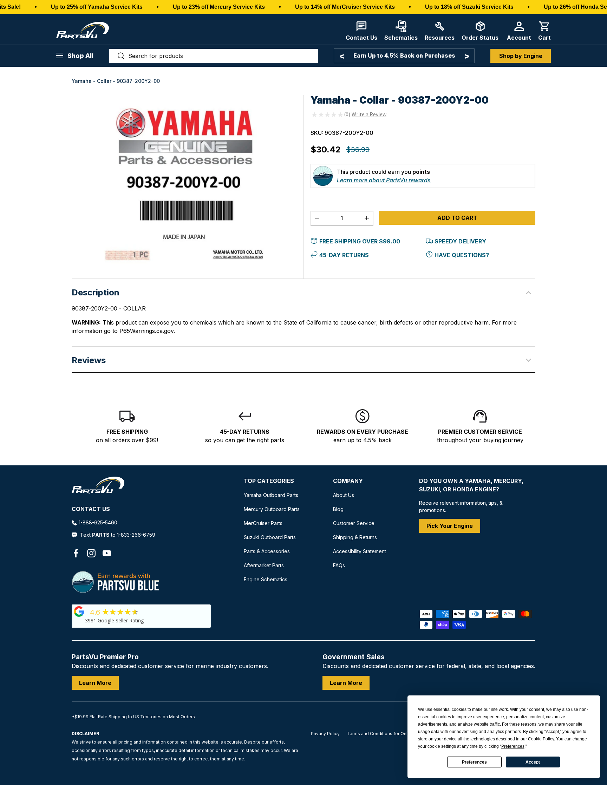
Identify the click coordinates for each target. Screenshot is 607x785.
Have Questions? (462, 255)
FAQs (339, 565)
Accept (533, 762)
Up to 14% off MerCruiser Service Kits (345, 7)
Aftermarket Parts (264, 565)
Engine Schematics (265, 579)
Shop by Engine (520, 55)
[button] (544, 30)
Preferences (474, 762)
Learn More (95, 682)
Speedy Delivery (460, 241)
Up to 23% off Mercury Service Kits (219, 7)
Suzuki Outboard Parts (270, 537)
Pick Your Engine (449, 525)
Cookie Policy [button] (541, 739)
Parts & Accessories (267, 551)
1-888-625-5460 (98, 522)
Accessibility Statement (359, 551)
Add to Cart (457, 217)
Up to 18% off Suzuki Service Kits (469, 7)
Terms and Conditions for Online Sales (386, 733)
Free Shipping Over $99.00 (359, 241)
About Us (343, 495)
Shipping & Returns (355, 537)
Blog (338, 509)
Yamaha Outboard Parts (271, 495)
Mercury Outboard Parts (272, 509)
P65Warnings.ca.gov (146, 330)
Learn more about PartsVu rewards (384, 180)
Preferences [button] (512, 746)
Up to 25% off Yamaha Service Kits (97, 7)
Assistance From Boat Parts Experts (404, 55)
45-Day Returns (344, 255)
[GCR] (79, 611)
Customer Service (353, 523)
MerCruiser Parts (263, 523)
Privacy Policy (325, 733)
